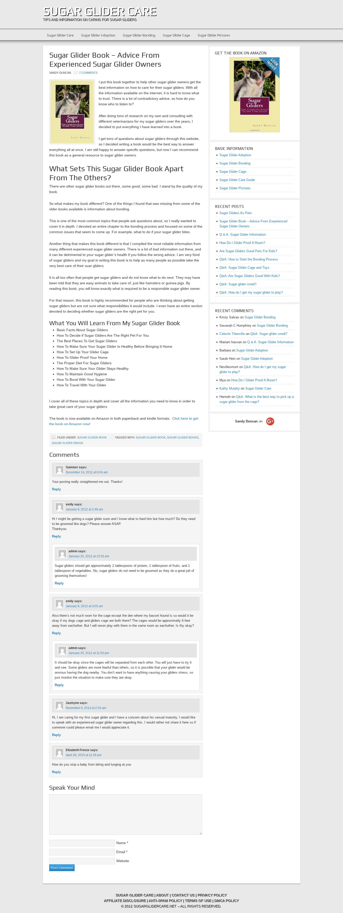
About (162, 895)
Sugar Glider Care (99, 11)
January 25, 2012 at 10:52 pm (89, 556)
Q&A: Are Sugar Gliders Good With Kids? (249, 276)
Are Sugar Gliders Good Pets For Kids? (248, 251)
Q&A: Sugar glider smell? (237, 284)
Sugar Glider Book (92, 437)
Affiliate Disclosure (125, 901)
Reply (56, 489)
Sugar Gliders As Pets (235, 213)
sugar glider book (150, 437)
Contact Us (183, 895)
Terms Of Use (198, 901)
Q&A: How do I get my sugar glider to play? (251, 292)
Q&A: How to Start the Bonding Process (248, 259)
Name (121, 843)
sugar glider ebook (67, 442)
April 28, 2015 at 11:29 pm (83, 755)
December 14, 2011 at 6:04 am (87, 472)
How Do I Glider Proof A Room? (242, 243)
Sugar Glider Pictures (213, 35)
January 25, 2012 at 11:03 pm (89, 653)
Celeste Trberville (232, 334)
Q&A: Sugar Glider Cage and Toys (244, 267)
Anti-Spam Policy (165, 901)
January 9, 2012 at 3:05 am (84, 606)
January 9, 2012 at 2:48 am (84, 509)
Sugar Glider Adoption (98, 35)
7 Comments (88, 72)
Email (120, 852)
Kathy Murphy (229, 388)
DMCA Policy (227, 901)
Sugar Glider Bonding (139, 35)
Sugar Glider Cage (176, 35)
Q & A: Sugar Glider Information (242, 234)
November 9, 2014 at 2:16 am (86, 708)
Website (122, 861)
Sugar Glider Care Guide (237, 180)
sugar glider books (182, 437)
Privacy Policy (212, 895)
